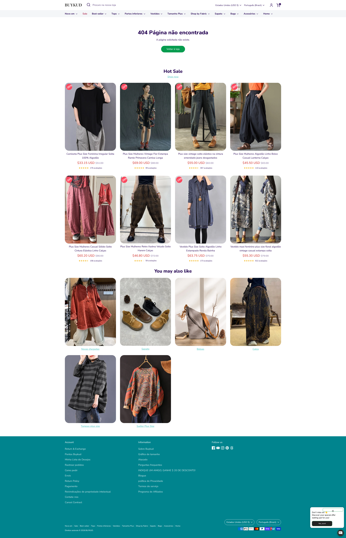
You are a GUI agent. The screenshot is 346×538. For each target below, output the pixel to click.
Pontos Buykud (73, 454)
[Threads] (231, 448)
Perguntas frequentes (150, 465)
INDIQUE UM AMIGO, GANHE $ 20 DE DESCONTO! (166, 470)
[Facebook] (213, 448)
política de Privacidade (150, 481)
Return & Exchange (75, 448)
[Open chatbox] (340, 533)
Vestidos (155, 13)
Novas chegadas (90, 349)
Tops (114, 13)
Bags (233, 13)
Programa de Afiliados (150, 491)
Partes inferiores (134, 13)
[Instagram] (222, 448)
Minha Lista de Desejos (77, 459)
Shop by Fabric (199, 13)
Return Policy (72, 481)
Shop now (173, 76)
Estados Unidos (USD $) (227, 5)
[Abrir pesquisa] (88, 4)
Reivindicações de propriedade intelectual (88, 491)
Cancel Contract (73, 502)
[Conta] (271, 5)
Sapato (219, 13)
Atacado (142, 459)
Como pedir (71, 470)
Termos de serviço (148, 486)
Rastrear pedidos (74, 465)
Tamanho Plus (175, 13)
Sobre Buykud (146, 448)
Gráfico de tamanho (149, 454)
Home (266, 13)
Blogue (142, 475)
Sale (85, 13)
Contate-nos (71, 497)
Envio (68, 475)
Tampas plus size (90, 426)
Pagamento (71, 486)
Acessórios (250, 13)
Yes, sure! (322, 523)
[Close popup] (333, 509)
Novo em (70, 13)
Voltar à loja (173, 49)
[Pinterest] (227, 448)
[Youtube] (218, 448)
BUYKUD (89, 530)
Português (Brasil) (253, 5)
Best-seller (98, 13)
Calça (256, 349)
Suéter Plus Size (145, 426)
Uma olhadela (90, 146)
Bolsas (200, 349)
